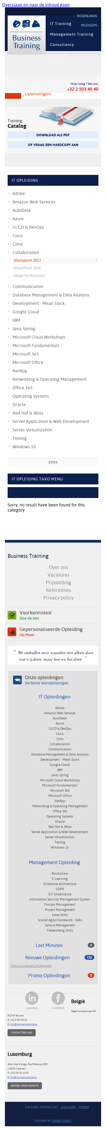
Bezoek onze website (25, 1085)
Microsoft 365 (26, 354)
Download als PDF (53, 135)
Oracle (19, 404)
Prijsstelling (58, 582)
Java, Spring (24, 328)
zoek (53, 462)
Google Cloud (26, 311)
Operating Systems (31, 396)
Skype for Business (29, 275)
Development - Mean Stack (39, 303)
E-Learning (60, 879)
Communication (28, 286)
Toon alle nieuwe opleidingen (30, 965)
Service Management (60, 925)
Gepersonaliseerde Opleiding (51, 632)
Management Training (71, 34)
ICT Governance (59, 894)
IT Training (60, 23)
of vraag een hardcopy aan (53, 145)
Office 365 (23, 387)
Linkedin (32, 1008)
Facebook (58, 1008)
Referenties (58, 590)
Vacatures (58, 575)
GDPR (60, 889)
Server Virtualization (32, 429)
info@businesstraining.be (23, 1024)
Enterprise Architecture (59, 884)
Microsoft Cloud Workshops (39, 337)
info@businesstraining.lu (23, 1077)
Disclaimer (68, 1107)
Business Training (28, 556)
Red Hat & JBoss (28, 413)
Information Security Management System (60, 899)
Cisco (18, 235)
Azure (18, 218)
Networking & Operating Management (49, 379)
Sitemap (84, 1107)
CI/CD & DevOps (28, 227)
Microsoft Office (28, 362)
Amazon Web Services (34, 202)
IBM (16, 320)
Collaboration (26, 252)
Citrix (18, 244)
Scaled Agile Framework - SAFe (60, 920)
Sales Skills (60, 915)
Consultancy (62, 44)
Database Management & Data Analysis (51, 295)
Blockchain (60, 874)
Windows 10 (24, 446)
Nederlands (87, 16)
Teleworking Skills (60, 930)
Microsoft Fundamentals (36, 345)
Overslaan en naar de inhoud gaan (36, 4)
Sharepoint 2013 (27, 260)
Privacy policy (58, 598)
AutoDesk (22, 210)
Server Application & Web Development (51, 421)
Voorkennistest (36, 615)
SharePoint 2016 (27, 268)
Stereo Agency (62, 1120)
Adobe (19, 193)
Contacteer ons (21, 1032)
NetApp (20, 370)
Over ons (58, 55)
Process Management (59, 905)
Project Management (60, 910)
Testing (20, 438)
